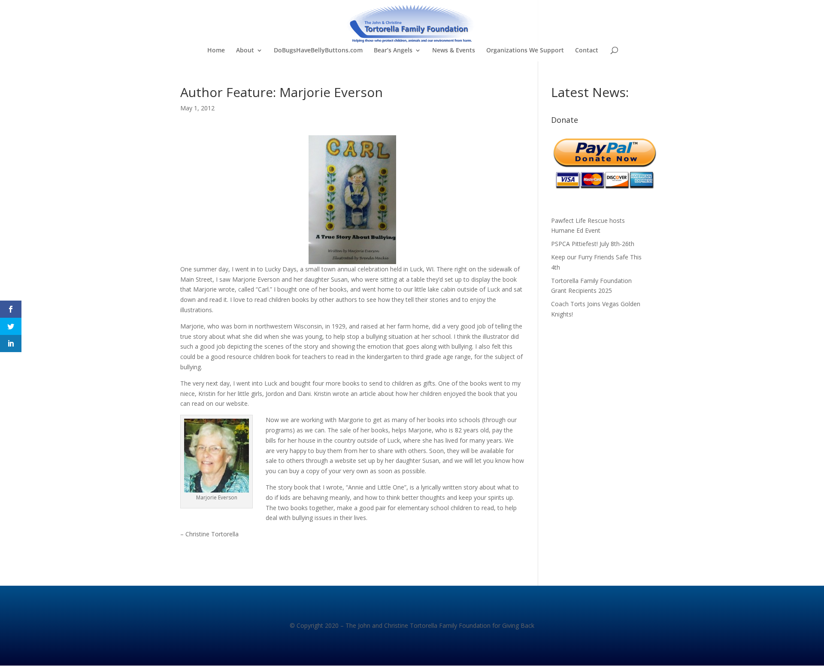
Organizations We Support (525, 50)
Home (216, 50)
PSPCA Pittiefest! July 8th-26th (592, 244)
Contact (586, 50)
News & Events (453, 50)
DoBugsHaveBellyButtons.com (318, 50)
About (245, 50)
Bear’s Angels (393, 50)
